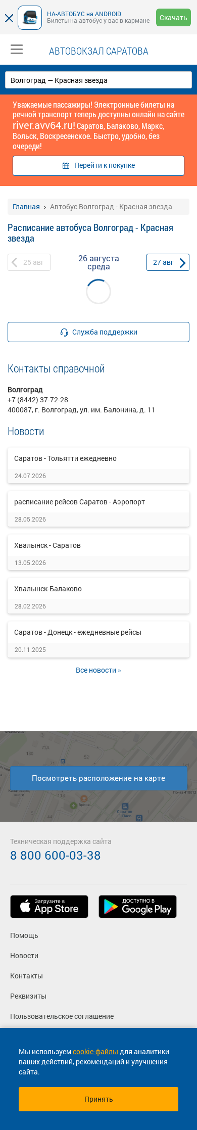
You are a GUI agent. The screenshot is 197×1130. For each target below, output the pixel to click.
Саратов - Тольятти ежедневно (65, 458)
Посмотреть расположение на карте (98, 778)
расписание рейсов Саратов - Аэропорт (79, 501)
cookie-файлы (95, 1051)
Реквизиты (28, 996)
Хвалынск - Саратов (47, 545)
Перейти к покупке (104, 165)
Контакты (26, 975)
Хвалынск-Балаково (48, 588)
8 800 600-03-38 (55, 855)
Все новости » (98, 670)
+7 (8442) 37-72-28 (38, 399)
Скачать (173, 17)
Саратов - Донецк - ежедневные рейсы (77, 632)
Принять (98, 1099)
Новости (24, 955)
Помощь (24, 935)
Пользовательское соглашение (62, 1016)
